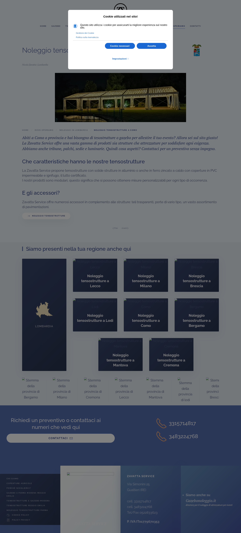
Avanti (124, 228)
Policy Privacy (21, 520)
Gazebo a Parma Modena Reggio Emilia (26, 494)
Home (43, 26)
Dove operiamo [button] (175, 26)
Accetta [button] (151, 46)
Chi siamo (13, 479)
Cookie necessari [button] (120, 46)
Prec (116, 228)
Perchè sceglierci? (19, 488)
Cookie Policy (20, 515)
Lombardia (43, 64)
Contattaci (58, 438)
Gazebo (55, 26)
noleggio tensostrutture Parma (27, 510)
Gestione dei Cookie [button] (85, 33)
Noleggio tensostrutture (48, 216)
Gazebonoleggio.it (201, 500)
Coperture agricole (19, 483)
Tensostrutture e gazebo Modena (28, 501)
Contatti (195, 26)
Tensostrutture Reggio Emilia (26, 505)
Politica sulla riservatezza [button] (87, 37)
